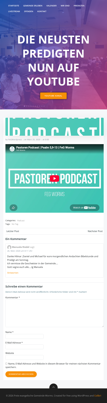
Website (9, 353)
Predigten (79, 5)
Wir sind (65, 5)
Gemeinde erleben (32, 5)
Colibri (97, 395)
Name (9, 332)
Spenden (28, 11)
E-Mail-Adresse (14, 342)
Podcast (21, 220)
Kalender (52, 5)
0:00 (47, 139)
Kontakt (41, 11)
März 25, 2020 (33, 139)
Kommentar (12, 297)
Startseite (13, 5)
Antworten (12, 272)
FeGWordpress (15, 139)
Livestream (14, 11)
